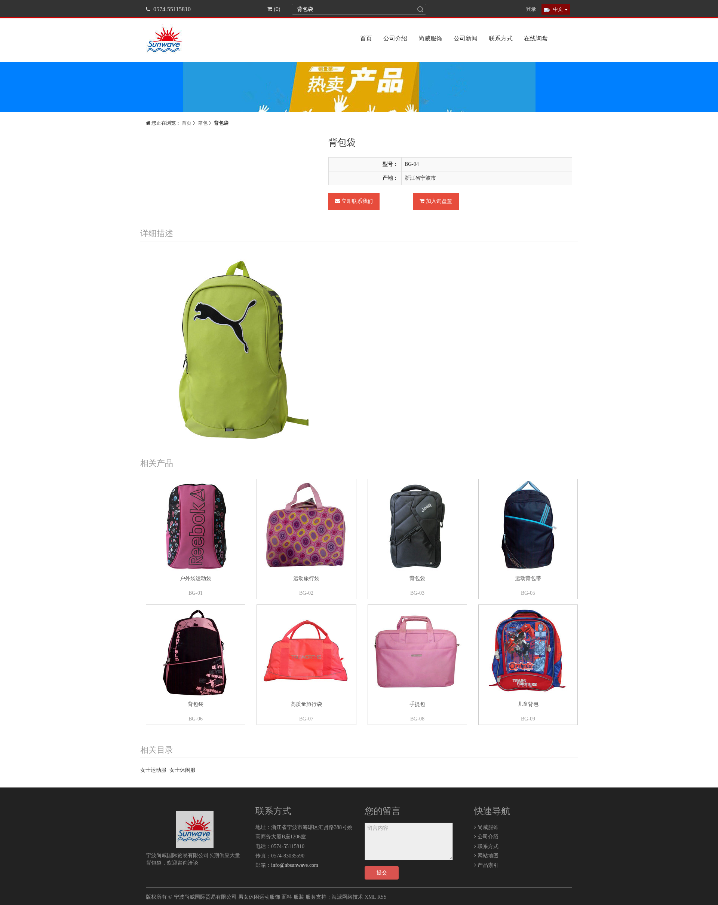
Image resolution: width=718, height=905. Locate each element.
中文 (558, 9)
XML (370, 897)
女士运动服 (153, 770)
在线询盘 (536, 38)
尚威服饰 (430, 38)
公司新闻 (466, 38)
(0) (276, 9)
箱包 (203, 123)
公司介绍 (395, 38)
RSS (382, 897)
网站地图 (487, 856)
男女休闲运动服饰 (259, 897)
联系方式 (501, 38)
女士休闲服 (182, 770)
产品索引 (487, 865)
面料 (287, 897)
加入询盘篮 (438, 201)
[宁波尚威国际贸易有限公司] (195, 829)
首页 (366, 38)
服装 (299, 897)
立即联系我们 (356, 201)
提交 (382, 872)
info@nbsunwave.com (294, 865)
